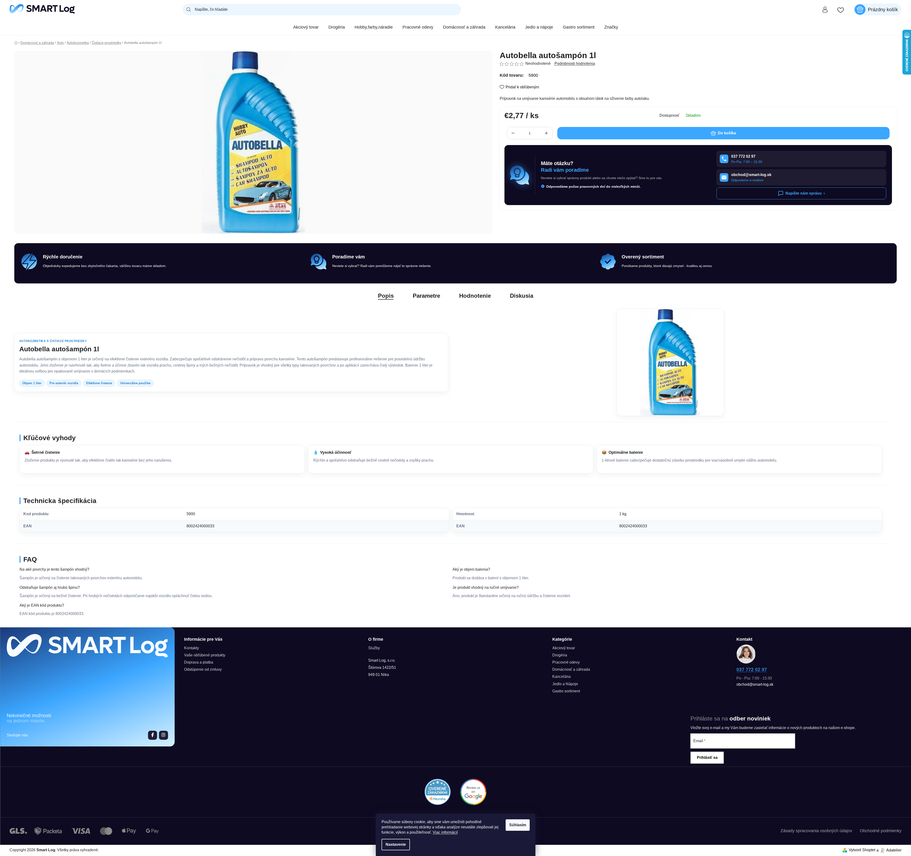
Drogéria (559, 655)
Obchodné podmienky (880, 830)
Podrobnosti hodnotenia (574, 63)
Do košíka (727, 133)
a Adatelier (888, 850)
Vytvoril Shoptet (862, 850)
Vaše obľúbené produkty (204, 655)
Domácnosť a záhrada (571, 669)
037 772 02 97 (751, 669)
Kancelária (561, 677)
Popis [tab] (386, 295)
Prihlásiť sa (707, 757)
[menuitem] (305, 27)
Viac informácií (445, 832)
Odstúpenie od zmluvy (203, 669)
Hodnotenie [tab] (475, 295)
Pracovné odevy (566, 662)
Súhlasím (517, 825)
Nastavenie (396, 844)
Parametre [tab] (426, 295)
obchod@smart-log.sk (754, 684)
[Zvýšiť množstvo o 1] (546, 133)
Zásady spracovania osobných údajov (816, 830)
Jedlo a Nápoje (565, 684)
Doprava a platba (198, 662)
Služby (374, 648)
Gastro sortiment (566, 691)
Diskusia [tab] (521, 295)
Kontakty (191, 648)
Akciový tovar (563, 648)
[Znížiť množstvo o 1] (513, 133)
